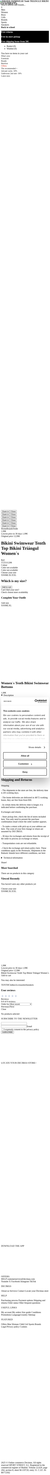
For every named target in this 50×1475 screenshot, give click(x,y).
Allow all (25, 756)
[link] (25, 1048)
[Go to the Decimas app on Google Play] (25, 1223)
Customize (23, 764)
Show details (34, 747)
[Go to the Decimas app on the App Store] (25, 1237)
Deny (25, 772)
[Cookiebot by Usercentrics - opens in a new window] (35, 701)
